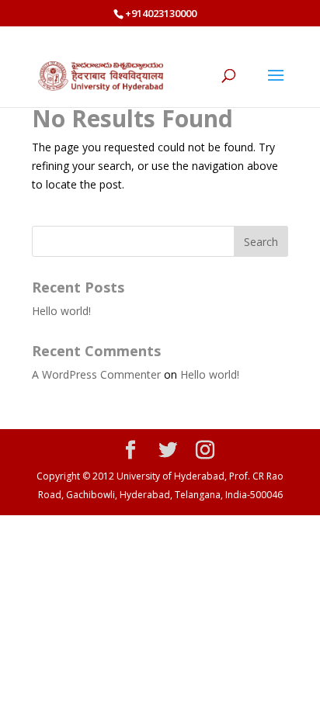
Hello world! (61, 310)
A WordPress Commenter (96, 374)
